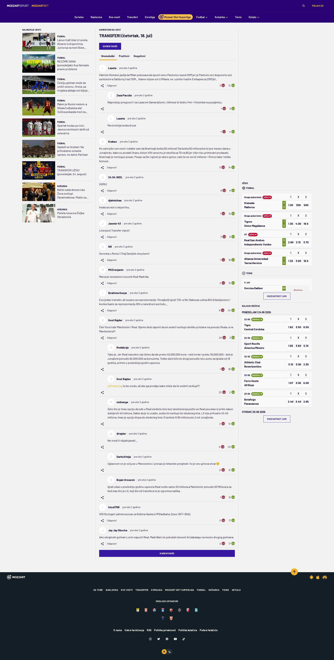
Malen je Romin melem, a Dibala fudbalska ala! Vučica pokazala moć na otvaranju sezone (72, 108)
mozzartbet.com (277, 296)
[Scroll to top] (294, 571)
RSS (149, 630)
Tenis (225, 590)
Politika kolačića (187, 630)
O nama (117, 630)
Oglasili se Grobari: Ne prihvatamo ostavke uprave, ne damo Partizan (72, 150)
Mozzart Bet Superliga (179, 590)
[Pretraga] (303, 5)
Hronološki (108, 56)
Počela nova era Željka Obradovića (70, 214)
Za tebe (98, 590)
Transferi (142, 590)
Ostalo (236, 590)
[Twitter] (158, 639)
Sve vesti (127, 590)
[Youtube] (175, 639)
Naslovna (112, 590)
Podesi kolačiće (209, 630)
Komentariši (110, 46)
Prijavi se (318, 5)
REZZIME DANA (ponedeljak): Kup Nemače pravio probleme (73, 65)
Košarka (62, 186)
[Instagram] (150, 639)
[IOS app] (318, 577)
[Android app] (311, 577)
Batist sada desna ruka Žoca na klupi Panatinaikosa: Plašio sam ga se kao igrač (73, 193)
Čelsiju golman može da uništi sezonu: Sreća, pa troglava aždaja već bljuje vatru (72, 86)
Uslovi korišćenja (134, 630)
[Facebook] (167, 639)
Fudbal (61, 36)
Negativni (139, 56)
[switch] (167, 651)
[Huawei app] (324, 577)
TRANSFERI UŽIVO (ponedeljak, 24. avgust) (71, 172)
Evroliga (156, 590)
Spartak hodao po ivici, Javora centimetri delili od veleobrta (73, 129)
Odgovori (112, 85)
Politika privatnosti (165, 630)
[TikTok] (183, 639)
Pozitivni (124, 56)
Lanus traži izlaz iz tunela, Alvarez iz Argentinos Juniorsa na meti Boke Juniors (72, 44)
